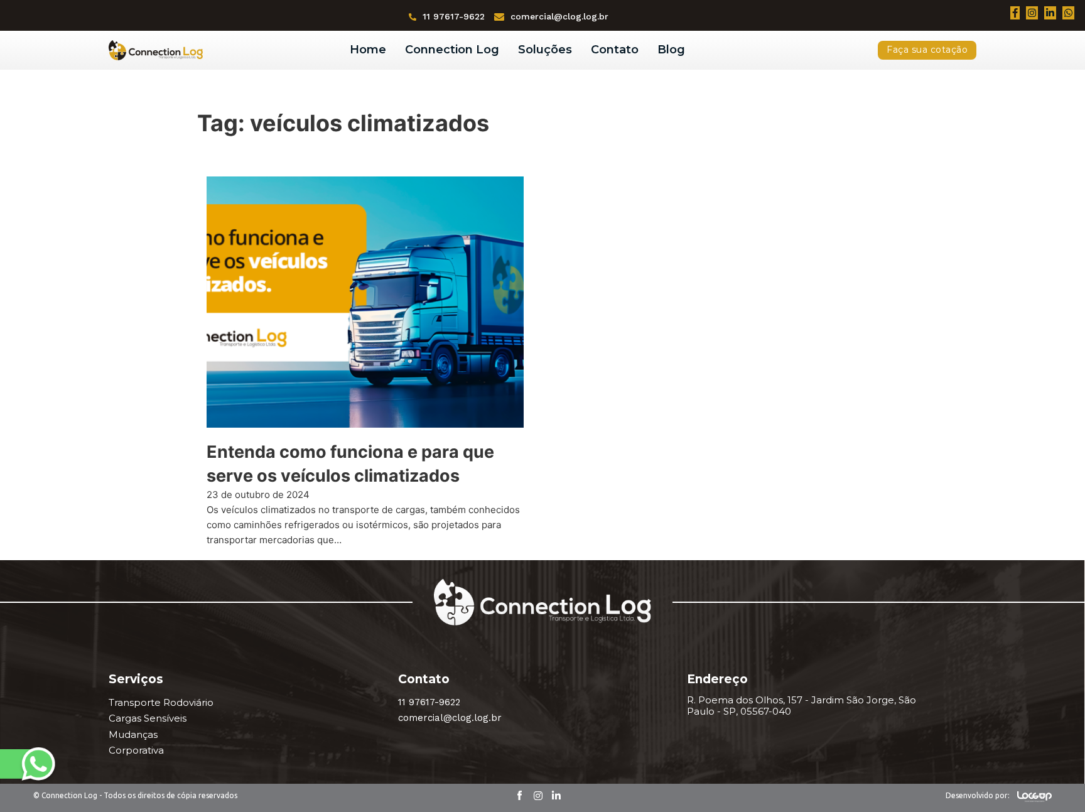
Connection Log (452, 50)
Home (368, 50)
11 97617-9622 (454, 16)
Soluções (545, 50)
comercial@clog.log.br (559, 16)
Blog (671, 50)
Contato (615, 50)
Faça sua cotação (927, 49)
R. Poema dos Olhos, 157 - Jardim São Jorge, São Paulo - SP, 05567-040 (801, 706)
